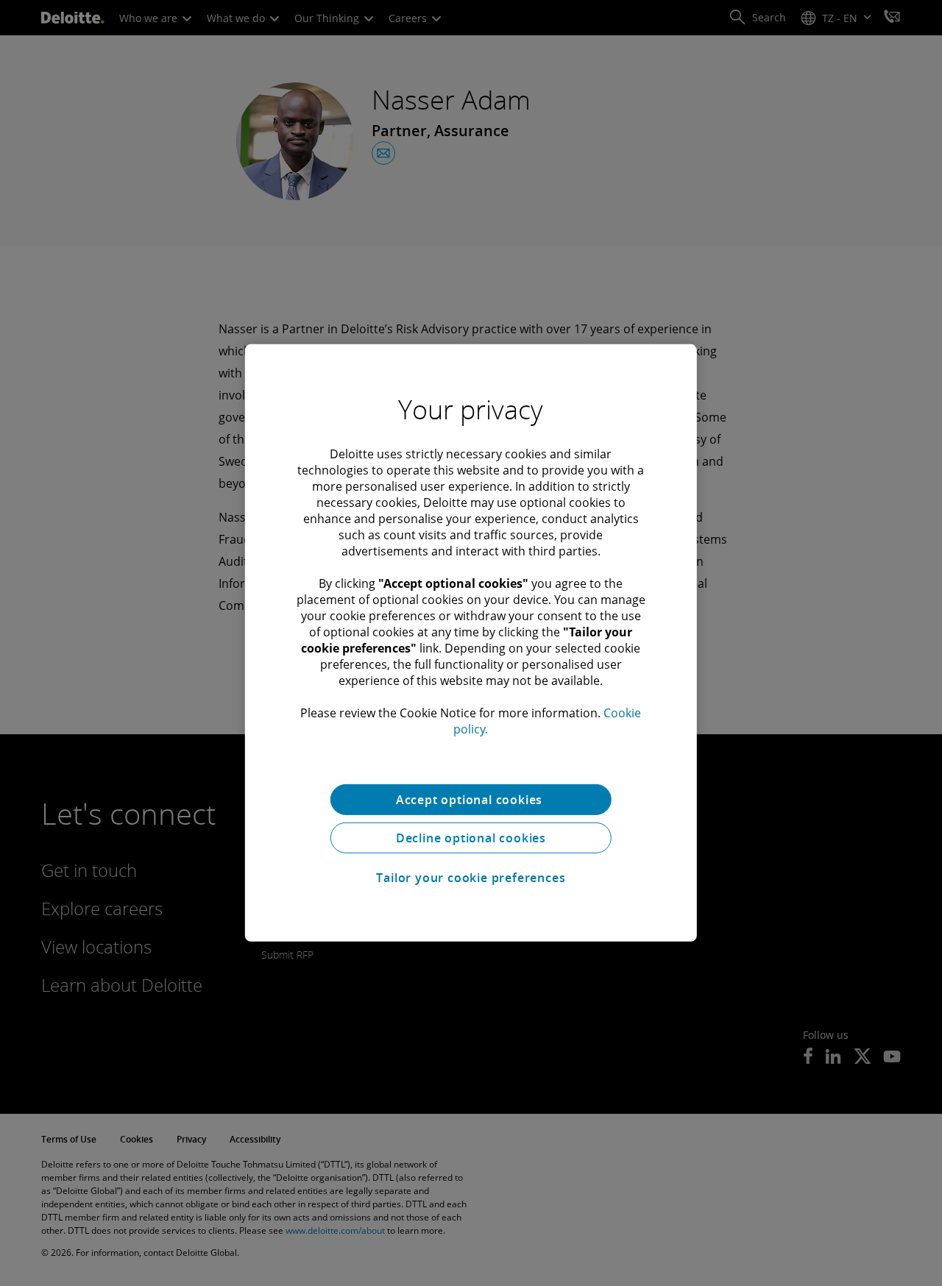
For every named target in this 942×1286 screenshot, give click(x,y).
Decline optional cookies (471, 838)
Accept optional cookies (471, 800)
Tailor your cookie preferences (470, 878)
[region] (471, 643)
